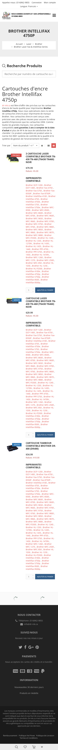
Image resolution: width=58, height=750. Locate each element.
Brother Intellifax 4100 (36, 196)
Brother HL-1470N (40, 254)
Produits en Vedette (29, 693)
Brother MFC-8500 (40, 210)
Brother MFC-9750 (34, 224)
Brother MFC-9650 (34, 218)
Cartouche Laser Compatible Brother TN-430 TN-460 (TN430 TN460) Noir (41, 302)
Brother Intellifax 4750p (37, 272)
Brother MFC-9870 (45, 232)
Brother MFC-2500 (45, 260)
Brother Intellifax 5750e (37, 206)
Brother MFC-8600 (34, 213)
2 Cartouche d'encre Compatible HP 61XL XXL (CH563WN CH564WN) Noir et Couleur (29, 741)
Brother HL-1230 (39, 265)
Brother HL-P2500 (34, 268)
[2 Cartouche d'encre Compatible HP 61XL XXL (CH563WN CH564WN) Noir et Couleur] (8, 740)
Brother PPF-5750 (34, 251)
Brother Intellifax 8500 (37, 278)
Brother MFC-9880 (34, 235)
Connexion (37, 2)
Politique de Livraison (45, 735)
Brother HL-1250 (33, 240)
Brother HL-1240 (45, 238)
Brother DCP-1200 (34, 185)
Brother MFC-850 (34, 263)
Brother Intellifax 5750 (37, 203)
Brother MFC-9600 (45, 215)
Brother (38, 44)
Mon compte (50, 2)
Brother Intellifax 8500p (37, 281)
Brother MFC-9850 (34, 229)
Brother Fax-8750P (41, 193)
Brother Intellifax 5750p (37, 275)
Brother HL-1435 (33, 246)
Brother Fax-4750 (44, 187)
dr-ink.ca (6, 105)
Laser (28, 44)
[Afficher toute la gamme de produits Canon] (42, 596)
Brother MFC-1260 (34, 257)
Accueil (19, 44)
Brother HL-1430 (41, 243)
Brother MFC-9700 (45, 221)
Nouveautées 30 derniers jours (29, 687)
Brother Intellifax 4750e (37, 200)
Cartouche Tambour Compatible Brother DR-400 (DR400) (41, 445)
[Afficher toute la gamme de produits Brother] (15, 596)
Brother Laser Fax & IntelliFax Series (31, 46)
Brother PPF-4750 (40, 249)
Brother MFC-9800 (45, 226)
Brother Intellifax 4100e (38, 270)
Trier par (6, 145)
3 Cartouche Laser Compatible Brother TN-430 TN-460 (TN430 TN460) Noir (41, 158)
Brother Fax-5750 (34, 190)
